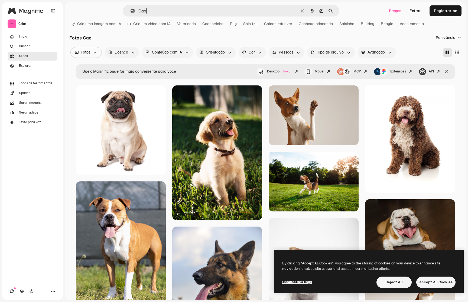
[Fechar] (446, 71)
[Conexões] (12, 291)
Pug (233, 23)
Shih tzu (250, 23)
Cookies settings (297, 282)
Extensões (398, 71)
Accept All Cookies (436, 282)
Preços (395, 10)
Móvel (319, 71)
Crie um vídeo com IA (152, 23)
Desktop (278, 71)
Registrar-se (445, 10)
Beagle (387, 23)
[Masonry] (447, 52)
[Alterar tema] (31, 291)
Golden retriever (278, 23)
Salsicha (346, 23)
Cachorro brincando (316, 23)
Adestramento (412, 23)
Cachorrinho (212, 23)
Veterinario (186, 23)
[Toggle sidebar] (53, 10)
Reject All (394, 282)
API (431, 71)
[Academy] (21, 291)
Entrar (415, 10)
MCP (357, 71)
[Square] (457, 52)
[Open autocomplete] (130, 11)
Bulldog (367, 23)
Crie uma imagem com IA (99, 23)
